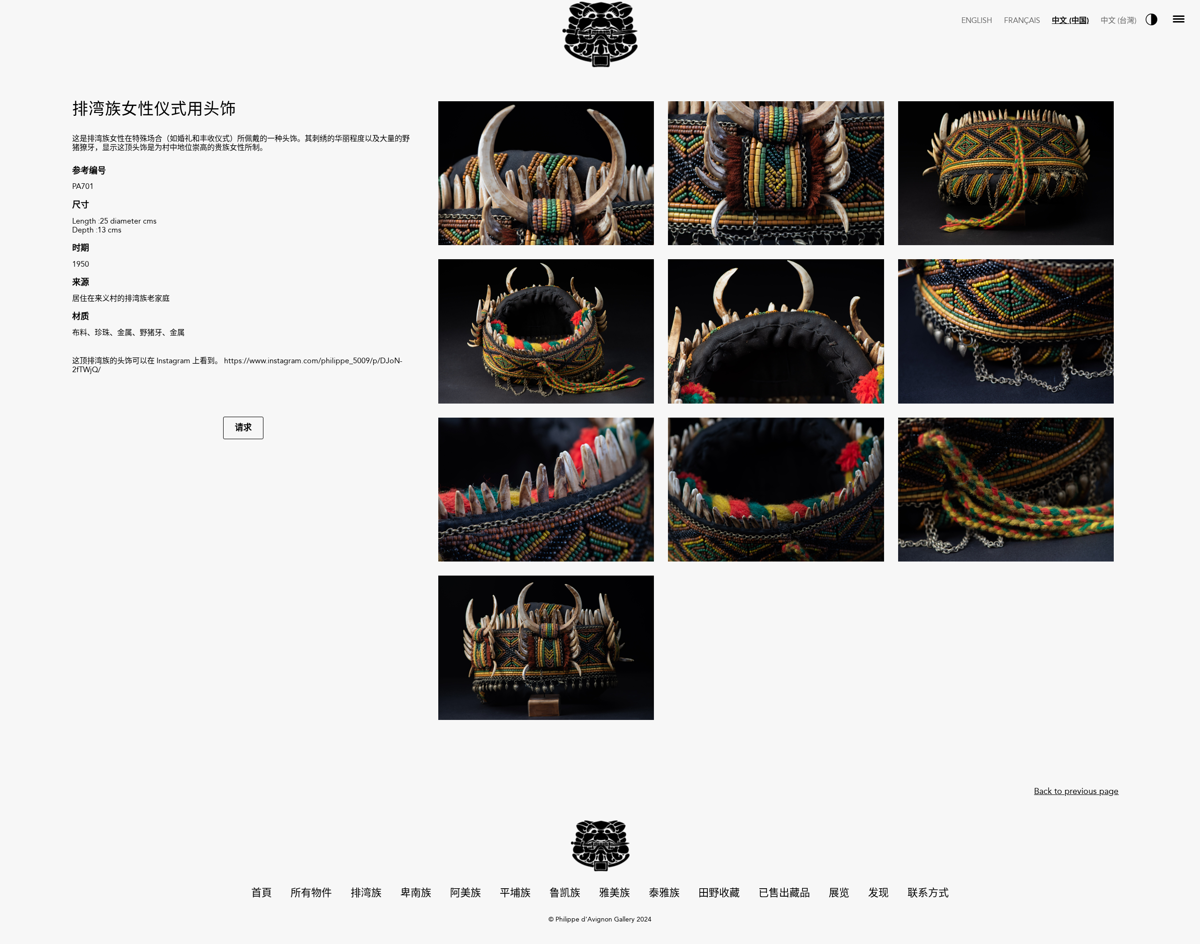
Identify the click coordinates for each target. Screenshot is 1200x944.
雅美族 (614, 893)
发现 (878, 893)
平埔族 (515, 893)
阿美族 (465, 893)
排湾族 (366, 893)
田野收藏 (719, 893)
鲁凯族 (564, 893)
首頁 (261, 893)
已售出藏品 (784, 893)
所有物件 (311, 893)
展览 (839, 893)
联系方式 (928, 893)
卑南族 (415, 893)
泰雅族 (664, 893)
